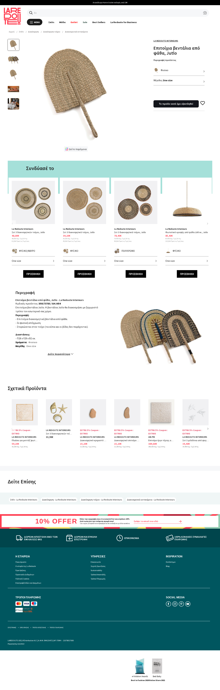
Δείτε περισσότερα (59, 354)
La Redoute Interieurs (165, 40)
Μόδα (62, 22)
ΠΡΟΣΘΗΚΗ (33, 274)
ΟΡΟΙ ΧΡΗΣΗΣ (24, 627)
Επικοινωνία (96, 562)
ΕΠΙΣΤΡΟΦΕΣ (12, 627)
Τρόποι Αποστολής (98, 574)
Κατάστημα (170, 562)
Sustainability (96, 570)
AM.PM (151, 437)
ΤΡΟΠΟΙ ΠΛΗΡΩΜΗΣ (56, 627)
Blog (167, 566)
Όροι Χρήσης (20, 570)
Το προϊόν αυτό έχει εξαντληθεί (176, 104)
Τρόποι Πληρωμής (98, 578)
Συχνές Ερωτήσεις (98, 566)
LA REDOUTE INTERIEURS (24, 437)
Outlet (74, 22)
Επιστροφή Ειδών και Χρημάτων (28, 583)
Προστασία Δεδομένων (24, 574)
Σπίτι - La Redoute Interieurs (23, 499)
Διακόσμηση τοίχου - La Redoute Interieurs (101, 499)
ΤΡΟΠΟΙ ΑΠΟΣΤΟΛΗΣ (39, 627)
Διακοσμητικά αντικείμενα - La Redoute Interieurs (151, 499)
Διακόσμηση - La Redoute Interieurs (59, 499)
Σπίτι (51, 22)
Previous (14, 225)
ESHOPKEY (20, 644)
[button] (31, 13)
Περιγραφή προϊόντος (164, 60)
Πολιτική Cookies (22, 578)
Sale (85, 22)
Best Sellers (98, 22)
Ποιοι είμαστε (20, 562)
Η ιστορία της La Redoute (25, 566)
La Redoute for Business (123, 22)
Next (207, 223)
